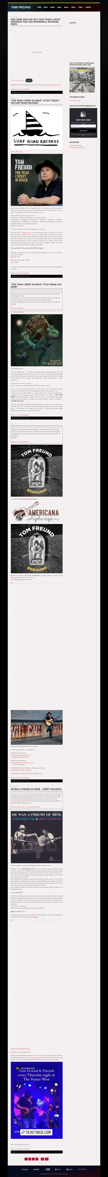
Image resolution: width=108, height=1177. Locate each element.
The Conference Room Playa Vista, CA (21, 755)
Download (29, 80)
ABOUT (59, 7)
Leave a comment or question (23, 92)
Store (80, 7)
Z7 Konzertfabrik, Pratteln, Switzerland (21, 770)
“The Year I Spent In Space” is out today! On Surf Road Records (35, 101)
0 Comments (14, 92)
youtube (47, 1169)
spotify (69, 1169)
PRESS (73, 7)
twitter (36, 1169)
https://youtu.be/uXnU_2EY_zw (53, 85)
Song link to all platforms (17, 308)
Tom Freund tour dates (75, 100)
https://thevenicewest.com (51, 1059)
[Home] (21, 7)
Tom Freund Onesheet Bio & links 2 (18, 80)
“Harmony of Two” (27, 232)
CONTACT (88, 7)
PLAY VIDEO (14, 262)
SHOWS (52, 7)
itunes (58, 1169)
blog (22, 89)
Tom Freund (17, 89)
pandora (82, 1169)
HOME (39, 7)
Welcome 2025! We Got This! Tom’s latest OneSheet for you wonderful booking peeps (35, 22)
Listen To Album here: (17, 151)
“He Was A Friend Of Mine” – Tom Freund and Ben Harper (25, 807)
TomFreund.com (37, 773)
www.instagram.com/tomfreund (77, 147)
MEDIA (66, 7)
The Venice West (36, 1057)
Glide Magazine (34, 917)
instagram (25, 1169)
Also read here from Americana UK (20, 1048)
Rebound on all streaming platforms (20, 442)
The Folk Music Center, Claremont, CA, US (22, 762)
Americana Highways (27, 499)
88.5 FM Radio (15, 579)
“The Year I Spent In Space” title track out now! (36, 285)
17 (42, 1159)
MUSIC (46, 7)
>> (46, 1159)
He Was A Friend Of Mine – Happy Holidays (36, 789)
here (29, 1052)
